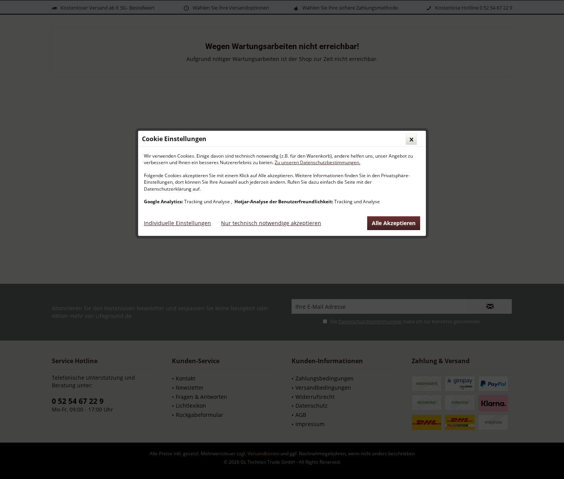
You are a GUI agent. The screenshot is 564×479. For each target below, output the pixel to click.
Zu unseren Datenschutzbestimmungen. (317, 162)
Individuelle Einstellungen (177, 223)
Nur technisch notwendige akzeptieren (271, 223)
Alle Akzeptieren (394, 223)
